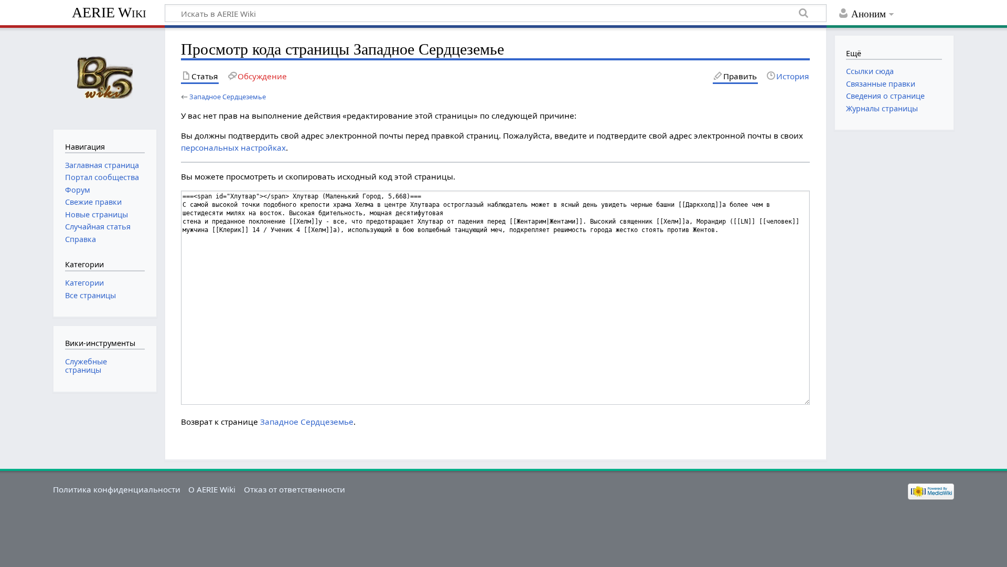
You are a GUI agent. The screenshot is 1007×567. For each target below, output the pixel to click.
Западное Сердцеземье (227, 96)
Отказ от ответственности (294, 489)
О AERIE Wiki (211, 489)
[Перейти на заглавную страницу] (104, 77)
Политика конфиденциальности (116, 489)
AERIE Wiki (109, 12)
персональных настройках (233, 147)
